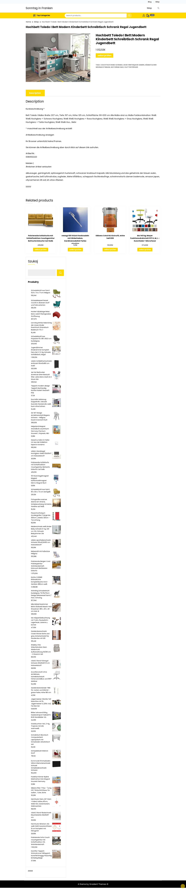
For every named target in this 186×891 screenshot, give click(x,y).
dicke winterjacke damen (133, 65)
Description (35, 93)
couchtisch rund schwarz (112, 65)
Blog (149, 2)
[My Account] (144, 15)
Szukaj (33, 261)
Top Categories (43, 15)
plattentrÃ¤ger (131, 67)
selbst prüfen (104, 55)
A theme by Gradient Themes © (93, 884)
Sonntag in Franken (39, 8)
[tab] (35, 93)
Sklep (157, 2)
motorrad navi (117, 67)
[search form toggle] (158, 8)
